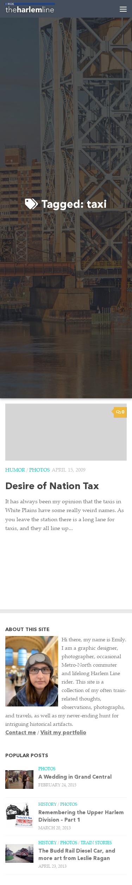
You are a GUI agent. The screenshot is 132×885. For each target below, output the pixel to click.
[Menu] (123, 9)
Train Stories (96, 843)
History (47, 805)
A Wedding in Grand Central (75, 777)
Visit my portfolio (63, 733)
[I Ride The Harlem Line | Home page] (38, 9)
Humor (15, 470)
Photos (39, 470)
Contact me (20, 733)
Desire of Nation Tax (52, 487)
